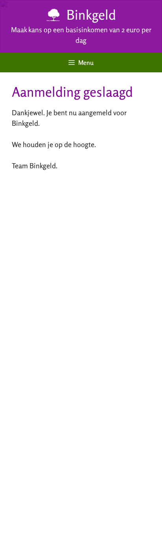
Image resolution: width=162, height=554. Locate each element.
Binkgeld (91, 15)
